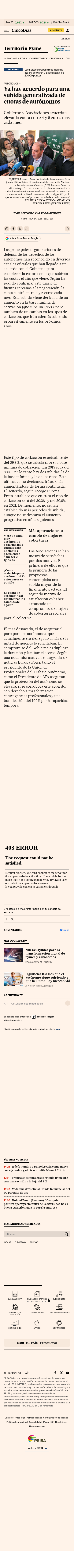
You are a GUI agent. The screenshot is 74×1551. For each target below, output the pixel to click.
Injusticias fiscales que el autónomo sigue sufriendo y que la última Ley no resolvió (47, 978)
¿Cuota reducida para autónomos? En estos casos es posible (14, 576)
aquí (58, 1029)
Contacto (9, 1418)
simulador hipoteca (37, 1299)
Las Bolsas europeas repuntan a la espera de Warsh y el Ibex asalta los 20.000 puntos (44, 72)
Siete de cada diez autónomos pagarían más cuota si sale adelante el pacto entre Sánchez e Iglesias (13, 548)
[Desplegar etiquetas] (67, 1003)
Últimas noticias (16, 1159)
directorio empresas (59, 1312)
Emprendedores (37, 58)
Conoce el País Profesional (37, 1343)
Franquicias (56, 58)
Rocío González (33, 962)
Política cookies (34, 1418)
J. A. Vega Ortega (34, 986)
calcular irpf (15, 1299)
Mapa (46, 1422)
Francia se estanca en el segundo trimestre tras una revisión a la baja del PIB (36, 1179)
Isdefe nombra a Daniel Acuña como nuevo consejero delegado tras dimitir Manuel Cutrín (36, 1168)
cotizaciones (14, 1328)
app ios (37, 1328)
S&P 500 (34, 22)
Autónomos (10, 58)
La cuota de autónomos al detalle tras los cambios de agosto (14, 599)
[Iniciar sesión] (67, 30)
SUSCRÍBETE (56, 30)
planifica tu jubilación (15, 1313)
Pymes (23, 58)
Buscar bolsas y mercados (22, 1223)
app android (59, 1328)
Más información (12, 1020)
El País (65, 38)
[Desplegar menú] (6, 30)
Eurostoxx (20, 1242)
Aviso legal (20, 1418)
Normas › (65, 930)
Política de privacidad (17, 1422)
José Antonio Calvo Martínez (37, 213)
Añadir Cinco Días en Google (24, 238)
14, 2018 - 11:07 (41, 219)
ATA (6, 1003)
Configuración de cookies (55, 1418)
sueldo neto (59, 1299)
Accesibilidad (35, 1422)
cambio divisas (37, 1312)
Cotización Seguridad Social (27, 1003)
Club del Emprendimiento (60, 49)
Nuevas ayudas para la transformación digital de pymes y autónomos (45, 954)
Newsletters (60, 1422)
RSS (52, 1422)
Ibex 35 (9, 22)
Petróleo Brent (61, 22)
